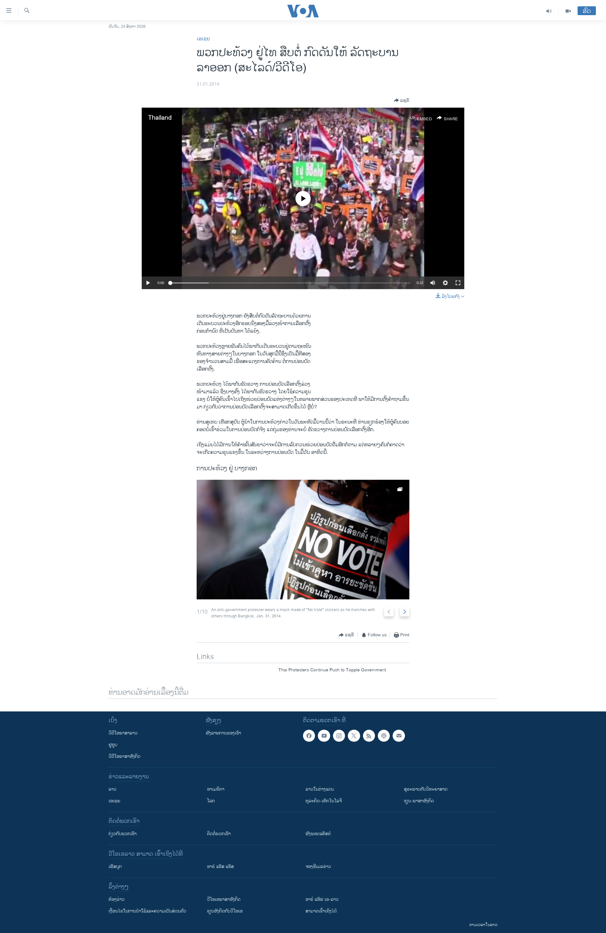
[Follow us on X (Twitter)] (354, 736)
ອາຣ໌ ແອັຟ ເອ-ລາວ (322, 899)
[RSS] (369, 736)
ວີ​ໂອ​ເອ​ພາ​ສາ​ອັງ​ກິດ (224, 899)
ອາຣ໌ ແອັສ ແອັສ (220, 866)
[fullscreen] (458, 282)
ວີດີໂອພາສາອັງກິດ (124, 756)
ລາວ (112, 789)
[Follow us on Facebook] (309, 736)
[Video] (568, 11)
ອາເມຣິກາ (215, 789)
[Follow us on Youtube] (324, 736)
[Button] (401, 100)
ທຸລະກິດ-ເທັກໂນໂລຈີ (324, 801)
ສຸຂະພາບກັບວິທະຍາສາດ (426, 789)
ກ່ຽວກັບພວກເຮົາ (123, 833)
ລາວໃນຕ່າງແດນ (320, 789)
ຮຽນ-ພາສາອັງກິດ (419, 801)
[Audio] (549, 11)
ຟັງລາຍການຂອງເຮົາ (223, 733)
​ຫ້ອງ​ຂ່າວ (117, 899)
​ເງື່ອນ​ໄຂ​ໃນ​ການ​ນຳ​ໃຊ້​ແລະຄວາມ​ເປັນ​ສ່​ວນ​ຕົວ (147, 911)
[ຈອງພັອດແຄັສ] (399, 736)
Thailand (160, 118)
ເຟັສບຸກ (115, 866)
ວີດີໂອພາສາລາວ (123, 733)
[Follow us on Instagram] (339, 736)
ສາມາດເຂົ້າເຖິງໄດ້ (321, 911)
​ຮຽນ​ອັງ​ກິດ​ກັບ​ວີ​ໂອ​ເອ (225, 911)
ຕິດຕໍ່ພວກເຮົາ (219, 833)
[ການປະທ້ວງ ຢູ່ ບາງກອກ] (303, 539)
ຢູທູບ (113, 744)
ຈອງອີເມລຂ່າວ (318, 866)
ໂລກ (211, 801)
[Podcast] (384, 736)
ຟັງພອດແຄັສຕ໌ (318, 833)
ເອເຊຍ (203, 39)
